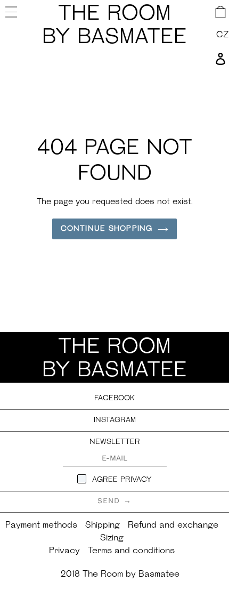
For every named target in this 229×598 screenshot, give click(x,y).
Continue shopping (106, 229)
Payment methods (41, 525)
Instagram (115, 420)
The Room (114, 26)
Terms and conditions (131, 551)
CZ (222, 35)
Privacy (64, 551)
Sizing (112, 538)
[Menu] (12, 11)
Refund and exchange (173, 525)
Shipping (102, 525)
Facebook (114, 398)
